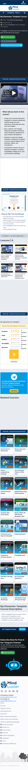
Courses (3, 705)
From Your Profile (8, 224)
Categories (10, 12)
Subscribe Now (8, 653)
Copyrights (5, 738)
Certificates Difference (9, 743)
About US (5, 732)
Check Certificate (7, 724)
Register (21, 216)
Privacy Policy (6, 730)
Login (4, 3)
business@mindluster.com (8, 697)
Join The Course (8, 37)
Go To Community (8, 41)
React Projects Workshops (8, 716)
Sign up (23, 3)
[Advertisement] (14, 63)
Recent (17, 12)
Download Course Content (11, 45)
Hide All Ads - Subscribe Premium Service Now (14, 79)
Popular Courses (5, 708)
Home (2, 703)
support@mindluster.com (8, 701)
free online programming (16, 236)
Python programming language (9, 722)
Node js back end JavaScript (9, 719)
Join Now (22, 629)
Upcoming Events (5, 711)
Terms (4, 741)
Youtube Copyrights (8, 735)
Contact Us (5, 727)
